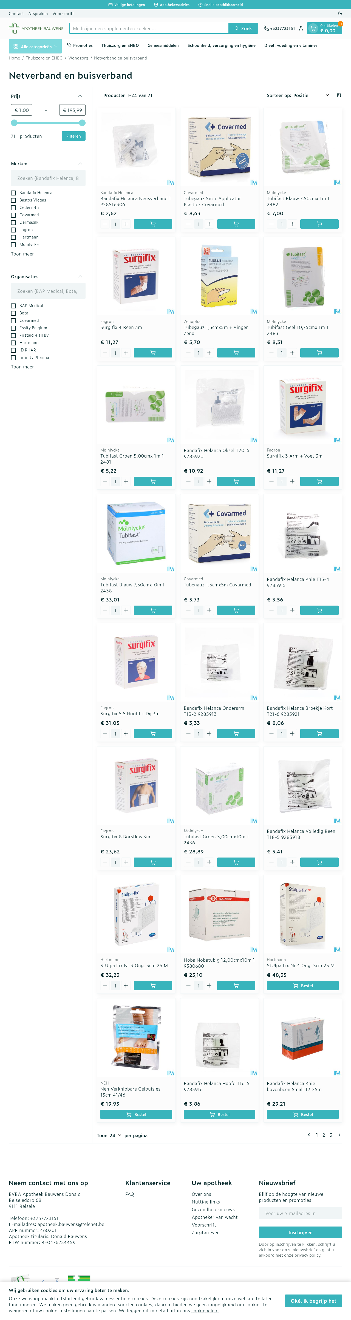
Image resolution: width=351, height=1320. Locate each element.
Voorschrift (63, 13)
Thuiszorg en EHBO (120, 45)
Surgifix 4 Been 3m (121, 327)
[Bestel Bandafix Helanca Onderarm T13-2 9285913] (236, 733)
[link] (310, 1135)
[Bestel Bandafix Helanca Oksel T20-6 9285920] (236, 481)
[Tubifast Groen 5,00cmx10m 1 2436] (219, 785)
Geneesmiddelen (163, 45)
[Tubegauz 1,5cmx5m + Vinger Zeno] (219, 276)
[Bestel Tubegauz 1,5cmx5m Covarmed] (236, 610)
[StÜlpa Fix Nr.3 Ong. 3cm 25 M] (136, 914)
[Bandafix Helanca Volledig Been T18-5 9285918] (303, 785)
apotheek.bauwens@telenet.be (71, 1224)
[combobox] (149, 28)
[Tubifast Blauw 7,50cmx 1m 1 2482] (303, 147)
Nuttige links (206, 1202)
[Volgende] (338, 1135)
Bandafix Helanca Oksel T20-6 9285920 (216, 453)
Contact (16, 13)
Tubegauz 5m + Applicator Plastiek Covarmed (212, 201)
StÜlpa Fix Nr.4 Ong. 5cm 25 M (301, 965)
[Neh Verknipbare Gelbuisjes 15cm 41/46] (136, 1037)
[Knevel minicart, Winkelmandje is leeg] (313, 28)
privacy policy (307, 1255)
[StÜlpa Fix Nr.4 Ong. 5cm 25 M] (303, 914)
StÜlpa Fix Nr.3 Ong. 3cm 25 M (134, 965)
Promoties (83, 45)
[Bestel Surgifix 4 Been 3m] (153, 352)
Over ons (201, 1194)
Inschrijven (300, 1232)
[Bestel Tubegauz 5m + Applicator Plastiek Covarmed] (236, 224)
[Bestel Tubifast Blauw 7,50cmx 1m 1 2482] (319, 224)
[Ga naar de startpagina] (36, 28)
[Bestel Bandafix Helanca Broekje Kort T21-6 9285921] (319, 733)
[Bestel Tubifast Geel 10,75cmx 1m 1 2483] (319, 352)
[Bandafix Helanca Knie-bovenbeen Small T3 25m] (303, 1037)
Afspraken (38, 13)
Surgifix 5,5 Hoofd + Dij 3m (130, 713)
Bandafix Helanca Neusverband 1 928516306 (135, 201)
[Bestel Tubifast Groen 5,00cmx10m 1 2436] (236, 862)
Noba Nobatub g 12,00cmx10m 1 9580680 (219, 962)
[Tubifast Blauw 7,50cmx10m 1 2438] (136, 533)
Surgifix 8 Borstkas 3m (125, 836)
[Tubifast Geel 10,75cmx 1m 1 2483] (303, 276)
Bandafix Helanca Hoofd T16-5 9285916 (217, 1086)
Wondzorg (78, 58)
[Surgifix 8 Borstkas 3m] (136, 785)
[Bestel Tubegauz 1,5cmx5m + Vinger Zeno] (236, 352)
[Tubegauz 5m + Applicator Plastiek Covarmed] (219, 147)
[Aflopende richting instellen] (339, 95)
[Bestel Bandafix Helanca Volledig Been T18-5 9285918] (319, 862)
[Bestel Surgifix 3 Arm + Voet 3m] (319, 481)
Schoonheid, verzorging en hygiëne (222, 45)
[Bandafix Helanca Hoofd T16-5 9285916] (219, 1037)
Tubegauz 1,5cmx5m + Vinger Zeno (216, 330)
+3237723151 (44, 1218)
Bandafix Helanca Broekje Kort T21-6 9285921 (300, 711)
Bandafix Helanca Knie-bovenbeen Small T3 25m (294, 1086)
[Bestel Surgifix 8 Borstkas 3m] (153, 862)
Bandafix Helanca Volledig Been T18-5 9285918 (301, 834)
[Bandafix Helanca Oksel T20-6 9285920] (219, 405)
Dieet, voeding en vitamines (291, 45)
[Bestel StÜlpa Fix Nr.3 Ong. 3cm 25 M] (153, 985)
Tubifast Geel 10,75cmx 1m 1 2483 (298, 330)
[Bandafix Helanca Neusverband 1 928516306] (136, 147)
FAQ (129, 1194)
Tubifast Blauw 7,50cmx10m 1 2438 (132, 587)
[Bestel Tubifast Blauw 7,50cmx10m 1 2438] (153, 610)
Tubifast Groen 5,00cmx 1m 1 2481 (132, 458)
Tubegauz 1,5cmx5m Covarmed (217, 584)
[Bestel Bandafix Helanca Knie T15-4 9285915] (319, 610)
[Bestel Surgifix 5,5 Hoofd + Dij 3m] (153, 733)
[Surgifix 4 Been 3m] (136, 276)
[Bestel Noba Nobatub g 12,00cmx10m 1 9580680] (236, 985)
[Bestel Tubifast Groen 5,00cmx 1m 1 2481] (153, 481)
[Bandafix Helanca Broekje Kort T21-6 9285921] (303, 662)
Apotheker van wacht (215, 1217)
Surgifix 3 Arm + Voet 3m (294, 455)
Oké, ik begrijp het (313, 1300)
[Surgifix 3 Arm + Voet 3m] (303, 405)
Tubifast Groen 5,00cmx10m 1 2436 (216, 839)
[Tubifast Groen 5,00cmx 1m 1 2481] (136, 405)
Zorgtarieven (206, 1232)
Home (14, 58)
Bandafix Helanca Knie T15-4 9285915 (298, 582)
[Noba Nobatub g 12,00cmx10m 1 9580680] (219, 914)
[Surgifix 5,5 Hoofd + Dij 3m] (136, 662)
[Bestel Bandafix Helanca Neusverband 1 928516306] (153, 224)
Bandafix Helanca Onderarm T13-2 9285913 (214, 711)
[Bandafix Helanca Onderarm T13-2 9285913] (219, 662)
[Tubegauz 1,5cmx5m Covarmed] (219, 533)
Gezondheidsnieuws (213, 1209)
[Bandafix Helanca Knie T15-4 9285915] (303, 533)
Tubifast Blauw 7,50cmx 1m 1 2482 (298, 201)
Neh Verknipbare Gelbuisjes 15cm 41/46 (130, 1091)
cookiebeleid (205, 1310)
